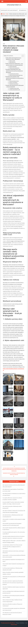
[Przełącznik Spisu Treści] (22, 56)
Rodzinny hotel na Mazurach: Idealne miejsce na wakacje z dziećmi (14, 474)
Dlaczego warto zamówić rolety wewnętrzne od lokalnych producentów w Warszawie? (15, 78)
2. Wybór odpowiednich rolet (14, 89)
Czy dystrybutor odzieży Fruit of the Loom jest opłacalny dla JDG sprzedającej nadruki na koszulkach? (12, 546)
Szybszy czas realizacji (13, 82)
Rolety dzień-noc (12, 62)
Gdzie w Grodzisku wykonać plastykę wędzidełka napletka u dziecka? (13, 573)
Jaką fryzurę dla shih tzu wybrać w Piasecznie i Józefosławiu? (12, 604)
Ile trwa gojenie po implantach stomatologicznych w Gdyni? (13, 560)
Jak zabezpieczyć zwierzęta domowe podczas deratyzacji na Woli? (12, 613)
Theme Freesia (14, 624)
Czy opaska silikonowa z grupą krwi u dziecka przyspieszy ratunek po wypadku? (12, 498)
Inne (7, 13)
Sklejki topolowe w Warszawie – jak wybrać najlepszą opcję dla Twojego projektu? (14, 541)
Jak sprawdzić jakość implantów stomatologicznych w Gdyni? (13, 564)
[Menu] (2, 1)
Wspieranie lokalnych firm (14, 81)
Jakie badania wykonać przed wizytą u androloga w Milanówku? (13, 551)
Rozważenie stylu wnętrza (14, 73)
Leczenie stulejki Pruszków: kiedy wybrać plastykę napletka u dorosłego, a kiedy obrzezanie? (13, 502)
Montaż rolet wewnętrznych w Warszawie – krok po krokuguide (15, 86)
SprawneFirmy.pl (14, 5)
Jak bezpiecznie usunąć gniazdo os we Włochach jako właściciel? (14, 577)
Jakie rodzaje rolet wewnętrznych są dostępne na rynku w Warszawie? (13, 58)
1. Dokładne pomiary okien (14, 88)
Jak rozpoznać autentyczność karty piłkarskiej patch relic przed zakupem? (14, 485)
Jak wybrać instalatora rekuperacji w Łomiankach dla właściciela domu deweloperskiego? (14, 511)
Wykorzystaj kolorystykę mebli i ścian (16, 75)
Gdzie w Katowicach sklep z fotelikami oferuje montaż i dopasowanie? (12, 600)
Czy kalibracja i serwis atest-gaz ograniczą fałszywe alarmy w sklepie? (13, 596)
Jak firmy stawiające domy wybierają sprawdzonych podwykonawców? (13, 592)
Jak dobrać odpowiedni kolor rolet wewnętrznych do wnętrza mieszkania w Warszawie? (14, 71)
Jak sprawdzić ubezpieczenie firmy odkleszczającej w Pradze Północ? (14, 528)
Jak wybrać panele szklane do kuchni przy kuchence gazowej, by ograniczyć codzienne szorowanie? (14, 537)
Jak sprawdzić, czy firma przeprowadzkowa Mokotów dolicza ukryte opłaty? (14, 556)
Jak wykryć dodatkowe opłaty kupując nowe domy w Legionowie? (14, 587)
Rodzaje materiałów (13, 66)
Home (3, 13)
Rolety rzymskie (12, 60)
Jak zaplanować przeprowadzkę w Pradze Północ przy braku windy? (13, 490)
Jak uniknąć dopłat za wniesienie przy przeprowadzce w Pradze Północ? (14, 494)
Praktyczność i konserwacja (14, 67)
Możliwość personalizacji (13, 83)
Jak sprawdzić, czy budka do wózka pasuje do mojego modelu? (14, 520)
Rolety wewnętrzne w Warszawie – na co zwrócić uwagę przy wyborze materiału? (14, 64)
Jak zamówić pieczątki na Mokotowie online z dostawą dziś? (12, 507)
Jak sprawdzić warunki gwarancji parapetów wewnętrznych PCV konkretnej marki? (12, 524)
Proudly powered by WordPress (8, 622)
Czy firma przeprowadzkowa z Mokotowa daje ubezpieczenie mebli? (12, 568)
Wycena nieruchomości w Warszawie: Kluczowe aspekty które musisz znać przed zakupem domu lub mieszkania (14, 469)
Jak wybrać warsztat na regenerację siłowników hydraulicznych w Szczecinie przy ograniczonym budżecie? (13, 582)
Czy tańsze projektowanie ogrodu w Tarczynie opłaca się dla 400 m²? (14, 532)
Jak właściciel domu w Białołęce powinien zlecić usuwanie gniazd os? (13, 515)
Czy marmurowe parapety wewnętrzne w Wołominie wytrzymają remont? (14, 609)
